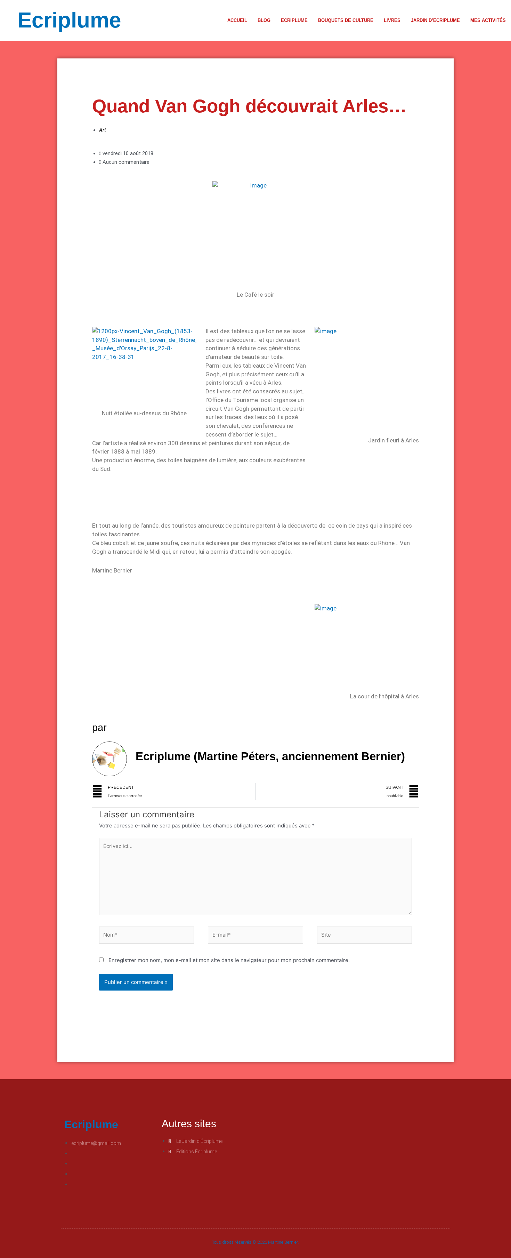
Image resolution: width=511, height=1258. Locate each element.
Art (102, 130)
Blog (264, 20)
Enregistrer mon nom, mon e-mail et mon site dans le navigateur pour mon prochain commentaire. (229, 960)
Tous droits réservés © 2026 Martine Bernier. (255, 1242)
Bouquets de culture (345, 20)
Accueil (237, 20)
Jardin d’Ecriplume (435, 20)
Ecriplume (69, 20)
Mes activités (488, 20)
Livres (392, 20)
